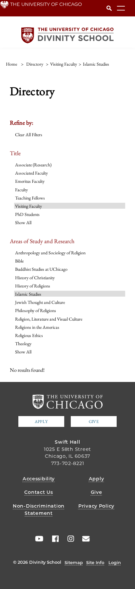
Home (11, 64)
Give (94, 421)
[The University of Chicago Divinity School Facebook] (53, 539)
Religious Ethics (29, 335)
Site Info (95, 562)
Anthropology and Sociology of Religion (50, 253)
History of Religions (32, 286)
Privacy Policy (96, 506)
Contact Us (38, 492)
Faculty (21, 190)
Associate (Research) (33, 165)
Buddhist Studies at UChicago (41, 269)
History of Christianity (35, 278)
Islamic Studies (28, 294)
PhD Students (27, 214)
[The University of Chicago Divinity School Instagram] (68, 539)
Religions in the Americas (37, 327)
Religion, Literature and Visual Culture (48, 319)
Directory (34, 64)
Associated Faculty (31, 173)
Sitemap (74, 562)
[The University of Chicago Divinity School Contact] (84, 539)
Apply (41, 421)
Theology (23, 344)
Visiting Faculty (28, 206)
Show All (23, 222)
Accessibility (39, 479)
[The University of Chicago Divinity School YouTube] (37, 539)
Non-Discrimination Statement (39, 509)
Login (114, 562)
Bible (19, 261)
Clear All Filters (28, 134)
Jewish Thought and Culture (40, 302)
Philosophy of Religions (35, 310)
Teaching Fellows (30, 198)
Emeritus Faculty (30, 181)
